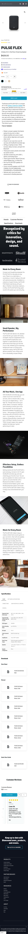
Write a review (9, 794)
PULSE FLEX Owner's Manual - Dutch (18, 697)
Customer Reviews (16, 219)
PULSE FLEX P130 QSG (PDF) (19, 764)
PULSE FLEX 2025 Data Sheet (19, 671)
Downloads (18, 223)
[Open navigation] (26, 4)
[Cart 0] (20, 3)
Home (2, 40)
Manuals (5, 888)
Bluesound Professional (7, 880)
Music (5, 910)
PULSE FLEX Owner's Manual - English (18, 746)
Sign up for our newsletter (14, 847)
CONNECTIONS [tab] (5, 603)
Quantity (2, 76)
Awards (6, 219)
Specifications (8, 223)
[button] (4, 42)
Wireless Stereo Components (8, 865)
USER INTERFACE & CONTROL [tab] (17, 603)
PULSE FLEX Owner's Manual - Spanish (18, 726)
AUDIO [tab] (3, 599)
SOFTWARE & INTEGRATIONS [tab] (14, 599)
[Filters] (19, 795)
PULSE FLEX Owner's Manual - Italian (18, 707)
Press (5, 898)
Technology (6, 908)
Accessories (6, 867)
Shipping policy (6, 897)
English (2, 932)
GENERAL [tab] (4, 608)
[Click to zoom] (24, 12)
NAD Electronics (6, 877)
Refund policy (6, 893)
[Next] (25, 22)
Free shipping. (5, 62)
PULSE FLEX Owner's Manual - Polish (18, 687)
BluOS (5, 882)
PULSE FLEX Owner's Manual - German (18, 736)
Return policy (6, 895)
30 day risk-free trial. (7, 64)
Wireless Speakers (7, 862)
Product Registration (7, 892)
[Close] (26, 926)
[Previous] (3, 22)
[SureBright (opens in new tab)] (25, 89)
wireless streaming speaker (15, 105)
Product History (6, 870)
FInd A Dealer (6, 900)
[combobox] (3, 932)
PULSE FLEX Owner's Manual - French (18, 717)
